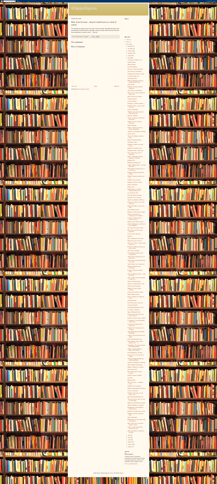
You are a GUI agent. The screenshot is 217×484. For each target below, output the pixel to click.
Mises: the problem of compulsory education (136, 431)
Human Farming (131, 62)
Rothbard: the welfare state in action (136, 411)
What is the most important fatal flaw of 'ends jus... (136, 261)
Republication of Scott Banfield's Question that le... (135, 408)
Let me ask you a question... (134, 234)
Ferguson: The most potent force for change (136, 336)
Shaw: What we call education (135, 90)
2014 (127, 39)
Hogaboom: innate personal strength (136, 212)
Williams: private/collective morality (136, 403)
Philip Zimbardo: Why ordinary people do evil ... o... (135, 342)
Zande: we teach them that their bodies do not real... (135, 427)
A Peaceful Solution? (133, 305)
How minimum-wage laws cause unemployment (135, 253)
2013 (127, 42)
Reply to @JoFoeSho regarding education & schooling (135, 157)
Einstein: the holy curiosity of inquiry (137, 318)
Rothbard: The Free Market (134, 386)
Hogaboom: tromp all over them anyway (135, 145)
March (129, 442)
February (130, 444)
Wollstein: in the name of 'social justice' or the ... (135, 393)
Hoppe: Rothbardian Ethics (134, 312)
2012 (127, 44)
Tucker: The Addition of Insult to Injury (136, 136)
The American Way (132, 78)
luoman (111, 473)
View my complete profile (131, 463)
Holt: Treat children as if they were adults (136, 206)
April (129, 439)
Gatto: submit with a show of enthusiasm (135, 153)
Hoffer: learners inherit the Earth (135, 221)
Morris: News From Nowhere (135, 96)
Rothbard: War (131, 160)
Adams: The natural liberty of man (136, 283)
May (129, 437)
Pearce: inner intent (132, 369)
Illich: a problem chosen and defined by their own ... (136, 278)
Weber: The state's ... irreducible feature (135, 383)
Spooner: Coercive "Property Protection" (134, 122)
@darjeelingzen (84, 8)
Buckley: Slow (131, 187)
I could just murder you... (134, 76)
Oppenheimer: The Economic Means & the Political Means (136, 345)
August (130, 55)
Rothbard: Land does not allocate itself (135, 414)
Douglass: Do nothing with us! (135, 148)
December (130, 46)
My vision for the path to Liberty (135, 228)
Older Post (116, 86)
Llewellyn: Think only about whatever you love (134, 218)
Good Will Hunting (132, 67)
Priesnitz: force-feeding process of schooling (136, 328)
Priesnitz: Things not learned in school (135, 270)
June (129, 435)
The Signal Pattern (132, 300)
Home (95, 86)
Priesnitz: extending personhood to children (136, 173)
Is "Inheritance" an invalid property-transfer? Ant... (136, 321)
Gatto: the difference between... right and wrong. (136, 274)
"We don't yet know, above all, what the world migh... (136, 399)
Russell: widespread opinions (134, 140)
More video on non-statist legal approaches (135, 230)
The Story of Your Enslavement (135, 69)
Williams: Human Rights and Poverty (137, 388)
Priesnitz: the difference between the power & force (136, 247)
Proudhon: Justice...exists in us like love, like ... (136, 106)
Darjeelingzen (129, 454)
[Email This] (92, 36)
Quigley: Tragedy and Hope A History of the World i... (135, 349)
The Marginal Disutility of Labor (136, 307)
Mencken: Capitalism (133, 115)
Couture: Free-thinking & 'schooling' (136, 362)
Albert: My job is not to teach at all (136, 264)
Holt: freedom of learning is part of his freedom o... (136, 169)
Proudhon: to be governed (134, 180)
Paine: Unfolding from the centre (135, 238)
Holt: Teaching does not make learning (135, 372)
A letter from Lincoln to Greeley (135, 292)
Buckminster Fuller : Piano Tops (135, 150)
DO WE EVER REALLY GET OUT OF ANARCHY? (136, 224)
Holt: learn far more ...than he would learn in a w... (136, 243)
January (130, 446)
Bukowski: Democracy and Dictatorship (134, 267)
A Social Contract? (132, 101)
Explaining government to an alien (136, 74)
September (130, 53)
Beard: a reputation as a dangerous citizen (136, 297)
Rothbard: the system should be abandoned (135, 87)
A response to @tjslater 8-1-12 (135, 60)
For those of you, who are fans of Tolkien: (136, 355)
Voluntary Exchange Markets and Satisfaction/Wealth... (136, 359)
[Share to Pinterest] (99, 36)
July (129, 58)
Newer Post (74, 86)
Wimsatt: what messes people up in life (136, 176)
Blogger (121, 473)
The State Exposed (132, 99)
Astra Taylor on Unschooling (134, 71)
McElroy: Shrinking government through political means (135, 81)
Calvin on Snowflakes (133, 109)
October (130, 51)
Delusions (130, 236)
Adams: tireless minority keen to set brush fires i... (136, 257)
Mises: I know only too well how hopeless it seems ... (135, 423)
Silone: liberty (131, 84)
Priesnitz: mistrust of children (135, 375)
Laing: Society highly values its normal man (135, 324)
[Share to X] (95, 36)
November (130, 48)
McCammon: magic (132, 142)
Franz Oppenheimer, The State (135, 352)
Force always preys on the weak (135, 303)
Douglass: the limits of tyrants (135, 182)
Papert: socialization (132, 184)
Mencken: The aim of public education (134, 289)
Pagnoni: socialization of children (136, 200)
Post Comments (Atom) (83, 89)
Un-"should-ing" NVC (133, 193)
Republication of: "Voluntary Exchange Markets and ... (134, 189)
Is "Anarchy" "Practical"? (134, 309)
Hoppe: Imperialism (132, 417)
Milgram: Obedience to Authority (136, 367)
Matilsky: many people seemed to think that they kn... (136, 112)
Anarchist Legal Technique (134, 286)
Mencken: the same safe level (135, 241)
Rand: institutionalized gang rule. (136, 396)
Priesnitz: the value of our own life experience (136, 202)
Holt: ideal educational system (135, 339)
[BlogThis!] (94, 36)
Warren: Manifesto (132, 125)
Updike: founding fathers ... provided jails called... (136, 165)
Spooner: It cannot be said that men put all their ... (136, 118)
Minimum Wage (131, 380)
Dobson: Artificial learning (134, 281)
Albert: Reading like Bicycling (135, 365)
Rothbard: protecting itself (134, 162)
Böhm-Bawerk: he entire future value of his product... (136, 420)
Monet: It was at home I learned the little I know (136, 93)
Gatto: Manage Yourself (133, 209)
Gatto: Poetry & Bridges (133, 250)
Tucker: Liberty (131, 134)
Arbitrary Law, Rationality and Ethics (137, 131)
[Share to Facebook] (97, 36)
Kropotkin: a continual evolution (135, 103)
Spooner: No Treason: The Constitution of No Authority (135, 214)
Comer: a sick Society (133, 390)
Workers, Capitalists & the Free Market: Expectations (135, 128)
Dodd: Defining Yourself (133, 294)
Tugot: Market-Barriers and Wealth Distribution (136, 332)
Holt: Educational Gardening (134, 195)
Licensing (130, 377)
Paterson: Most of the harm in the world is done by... (136, 315)
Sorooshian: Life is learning (134, 197)
